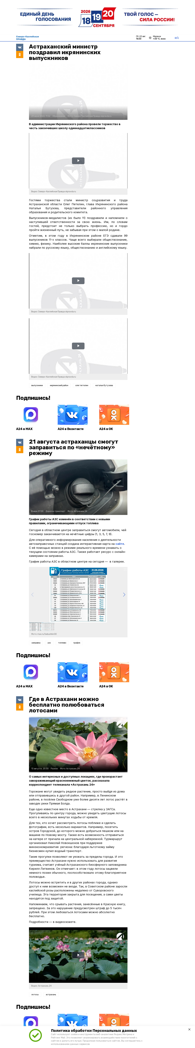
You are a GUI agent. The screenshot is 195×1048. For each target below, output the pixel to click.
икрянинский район (59, 385)
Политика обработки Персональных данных (94, 1030)
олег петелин (81, 385)
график (76, 643)
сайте (119, 544)
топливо (62, 643)
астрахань (51, 994)
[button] (124, 595)
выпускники (37, 385)
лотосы (35, 994)
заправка (35, 643)
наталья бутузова (104, 385)
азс (49, 643)
